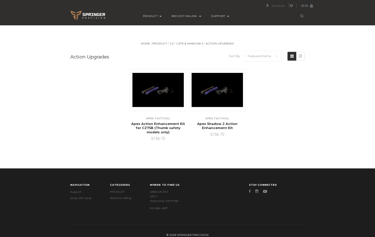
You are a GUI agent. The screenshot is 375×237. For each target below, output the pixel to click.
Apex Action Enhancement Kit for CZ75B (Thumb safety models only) (158, 128)
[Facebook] (250, 192)
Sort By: (234, 56)
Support (218, 16)
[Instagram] (256, 192)
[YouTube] (265, 192)
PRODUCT (150, 16)
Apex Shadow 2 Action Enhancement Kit (217, 126)
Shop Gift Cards (80, 198)
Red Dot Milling (184, 16)
